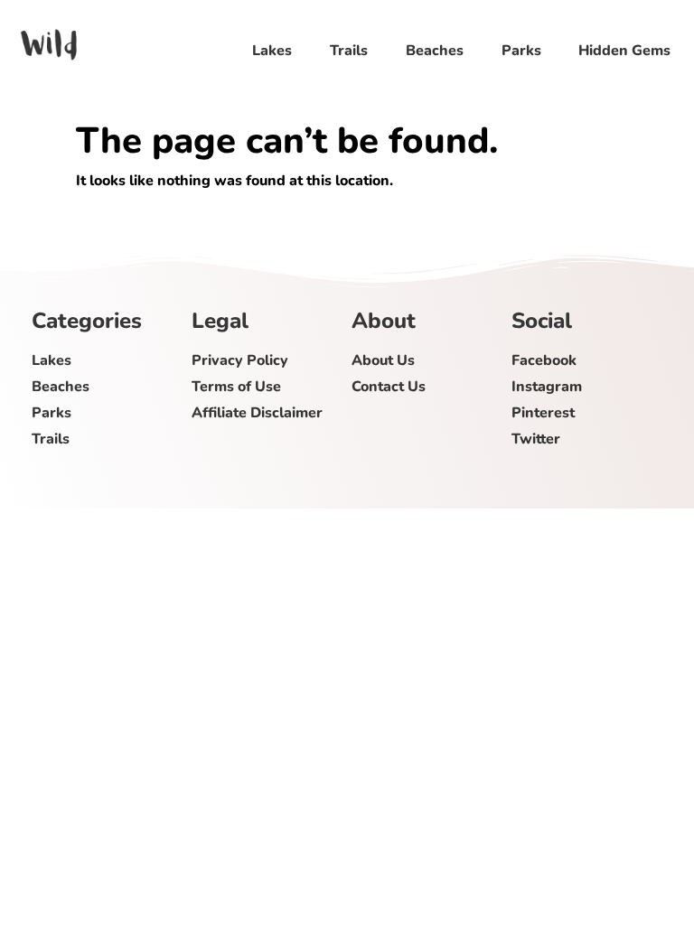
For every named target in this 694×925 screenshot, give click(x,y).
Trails (348, 51)
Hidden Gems (624, 51)
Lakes (272, 51)
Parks (520, 51)
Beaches (434, 51)
